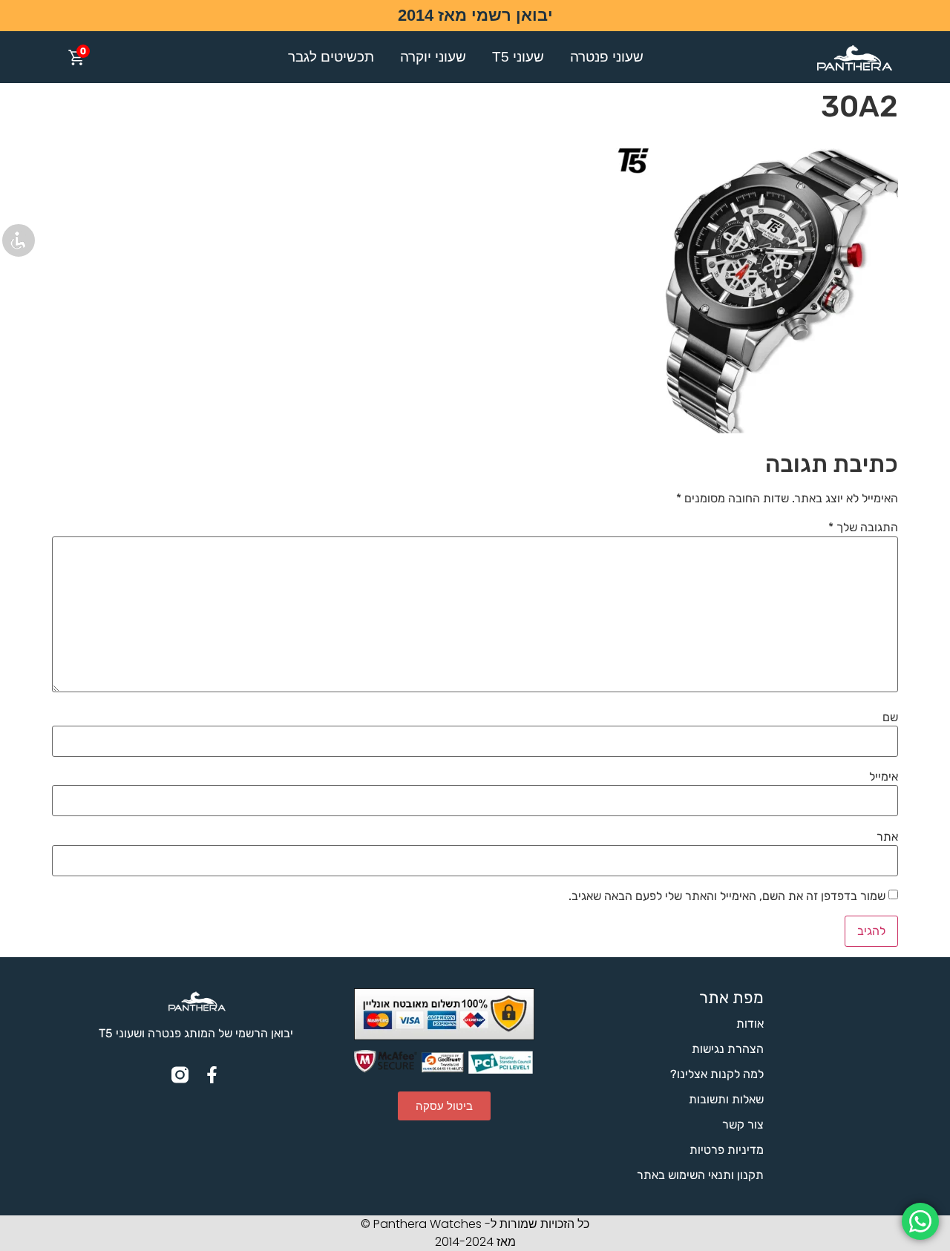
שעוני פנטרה (606, 57)
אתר (887, 837)
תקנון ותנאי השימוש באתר (700, 1175)
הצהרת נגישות (728, 1049)
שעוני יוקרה (433, 57)
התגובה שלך (863, 527)
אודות (750, 1024)
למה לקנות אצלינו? (717, 1074)
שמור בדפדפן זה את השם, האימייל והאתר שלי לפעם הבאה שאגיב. (727, 896)
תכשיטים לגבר (331, 57)
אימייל (883, 777)
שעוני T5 (518, 57)
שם (890, 717)
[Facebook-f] (211, 1074)
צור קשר (743, 1124)
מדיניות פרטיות (726, 1150)
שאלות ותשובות (726, 1099)
